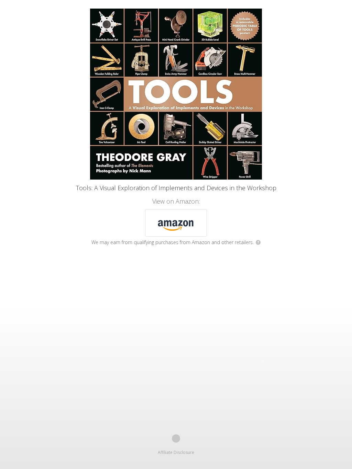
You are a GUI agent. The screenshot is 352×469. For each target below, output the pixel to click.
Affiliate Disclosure (176, 452)
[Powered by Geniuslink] (176, 438)
